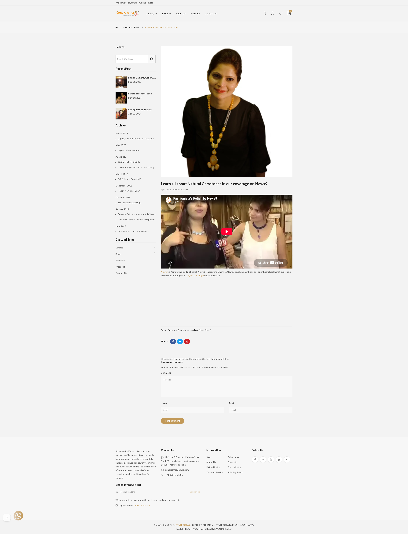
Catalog (150, 13)
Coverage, (173, 330)
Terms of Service (214, 472)
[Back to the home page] (117, 27)
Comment (166, 372)
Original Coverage (195, 275)
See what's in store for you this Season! (137, 214)
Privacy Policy (234, 467)
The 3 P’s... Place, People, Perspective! (137, 220)
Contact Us (211, 13)
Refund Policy (213, 467)
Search (209, 457)
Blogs (165, 13)
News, (202, 330)
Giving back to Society (140, 109)
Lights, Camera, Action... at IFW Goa (147, 77)
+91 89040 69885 (174, 474)
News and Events (132, 27)
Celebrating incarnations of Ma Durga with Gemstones (137, 167)
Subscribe (195, 491)
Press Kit (195, 13)
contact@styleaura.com (177, 469)
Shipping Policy (235, 472)
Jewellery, (194, 330)
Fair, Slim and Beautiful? (129, 179)
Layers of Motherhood (140, 93)
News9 (164, 271)
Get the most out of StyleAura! (133, 231)
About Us (181, 13)
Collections (233, 457)
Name (164, 403)
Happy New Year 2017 (129, 191)
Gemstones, (183, 330)
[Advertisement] (226, 301)
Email (231, 403)
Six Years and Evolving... (129, 202)
